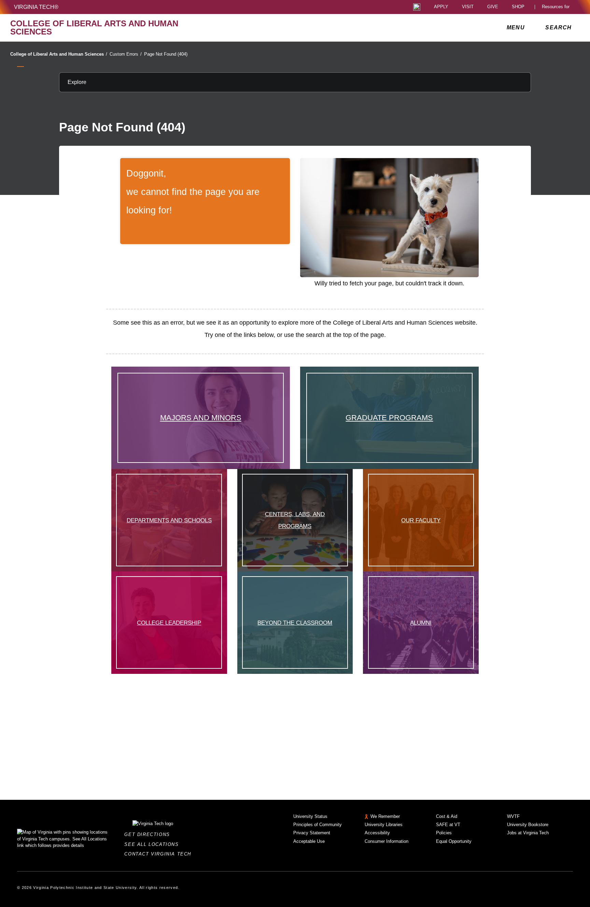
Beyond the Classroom (294, 622)
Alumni (421, 622)
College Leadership (169, 622)
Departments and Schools (169, 520)
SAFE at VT (448, 824)
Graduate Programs (389, 417)
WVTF (513, 816)
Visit (468, 7)
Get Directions (149, 834)
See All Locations (153, 844)
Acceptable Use (309, 841)
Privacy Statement (311, 832)
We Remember (385, 816)
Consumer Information (386, 841)
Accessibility (377, 832)
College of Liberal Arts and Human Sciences (58, 54)
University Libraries (384, 824)
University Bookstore (527, 824)
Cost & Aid (446, 816)
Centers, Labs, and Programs (295, 520)
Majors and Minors (200, 417)
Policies (444, 832)
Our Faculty (420, 520)
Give (492, 7)
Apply (441, 7)
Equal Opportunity (454, 841)
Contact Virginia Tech (159, 853)
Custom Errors (126, 54)
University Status (310, 816)
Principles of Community (317, 824)
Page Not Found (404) (165, 54)
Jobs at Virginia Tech (528, 832)
